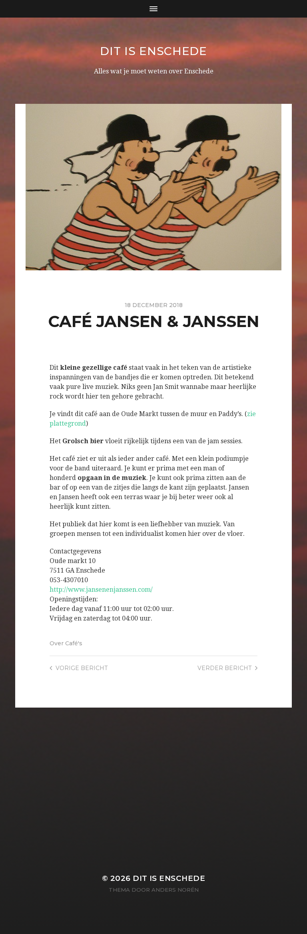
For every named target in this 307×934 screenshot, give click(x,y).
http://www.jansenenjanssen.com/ (101, 589)
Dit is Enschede (153, 51)
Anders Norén (175, 889)
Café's (73, 643)
